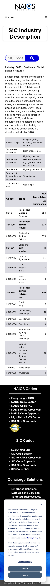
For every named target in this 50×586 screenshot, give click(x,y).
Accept (25, 568)
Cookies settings (25, 561)
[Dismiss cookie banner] (41, 504)
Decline (25, 575)
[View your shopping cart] (45, 17)
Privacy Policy (32, 538)
